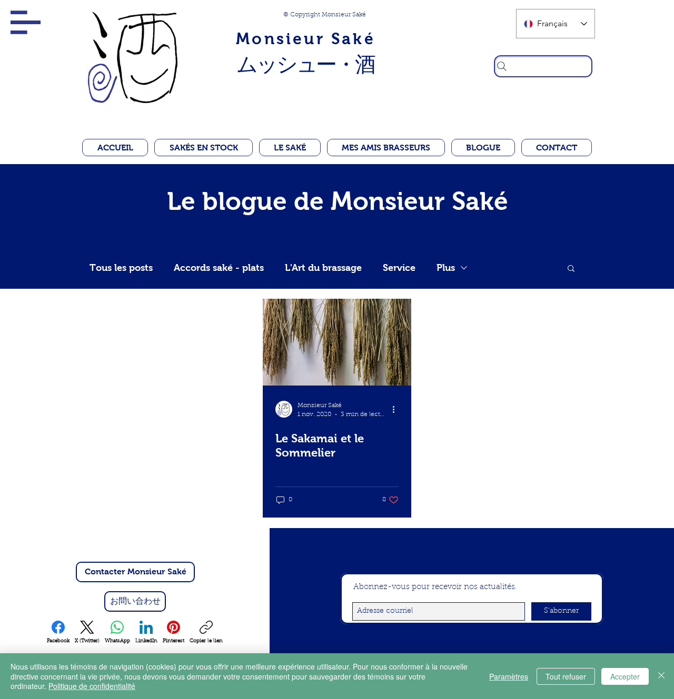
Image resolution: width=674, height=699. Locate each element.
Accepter (625, 676)
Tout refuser (566, 676)
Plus (446, 267)
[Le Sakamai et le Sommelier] (337, 342)
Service (399, 267)
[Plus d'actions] (397, 409)
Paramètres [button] (508, 676)
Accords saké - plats (219, 267)
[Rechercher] (543, 66)
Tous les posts (121, 267)
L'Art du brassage (323, 267)
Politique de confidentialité (91, 686)
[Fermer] (661, 676)
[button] (26, 22)
